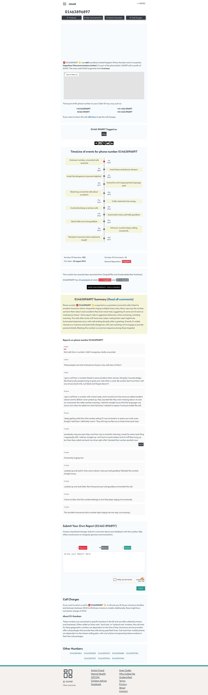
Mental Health (98, 673)
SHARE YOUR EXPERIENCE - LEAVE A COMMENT (104, 287)
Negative (83, 547)
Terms (122, 680)
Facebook (96, 684)
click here (92, 116)
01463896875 (104, 653)
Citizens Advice (99, 680)
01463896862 (90, 653)
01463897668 (118, 658)
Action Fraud (97, 670)
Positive (128, 547)
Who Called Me (127, 673)
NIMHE (72, 4)
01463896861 (76, 653)
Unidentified (125, 677)
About (122, 687)
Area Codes (125, 670)
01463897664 (104, 658)
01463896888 (118, 653)
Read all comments (120, 299)
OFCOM (95, 677)
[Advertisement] (104, 43)
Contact (123, 691)
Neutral (105, 547)
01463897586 (132, 653)
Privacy (123, 684)
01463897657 (90, 658)
